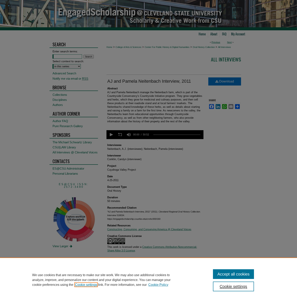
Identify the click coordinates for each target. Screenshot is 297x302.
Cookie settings (86, 284)
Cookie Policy (158, 284)
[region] (148, 280)
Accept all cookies (233, 274)
